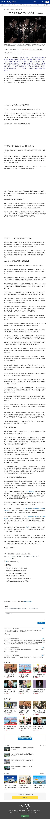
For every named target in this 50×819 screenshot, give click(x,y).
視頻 (30, 5)
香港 (24, 5)
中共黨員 (18, 553)
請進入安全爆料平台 (25, 738)
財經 (38, 5)
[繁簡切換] (24, 53)
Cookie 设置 (25, 816)
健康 (27, 5)
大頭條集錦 (12, 556)
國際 (15, 5)
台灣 (21, 5)
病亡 (29, 553)
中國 (9, 5)
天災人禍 (16, 9)
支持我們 (25, 797)
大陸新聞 (12, 9)
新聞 (8, 9)
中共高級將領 (11, 553)
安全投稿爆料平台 (28, 601)
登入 (47, 1)
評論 (18, 5)
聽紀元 (34, 5)
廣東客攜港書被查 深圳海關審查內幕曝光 (21, 766)
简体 (15, 1)
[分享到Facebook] (5, 53)
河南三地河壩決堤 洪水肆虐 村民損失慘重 (22, 760)
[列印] (18, 53)
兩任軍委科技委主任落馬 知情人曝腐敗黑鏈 (22, 747)
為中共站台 (24, 553)
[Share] (5, 677)
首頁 (2, 5)
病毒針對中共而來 (21, 556)
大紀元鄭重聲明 (30, 491)
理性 (27, 527)
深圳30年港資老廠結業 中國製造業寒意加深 (22, 754)
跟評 (43, 628)
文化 (47, 5)
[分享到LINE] (8, 53)
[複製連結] (15, 53)
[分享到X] (11, 53)
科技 (41, 5)
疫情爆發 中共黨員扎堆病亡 (32, 556)
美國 (12, 5)
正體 (13, 1)
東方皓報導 (12, 558)
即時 (5, 5)
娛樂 (44, 5)
